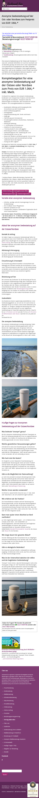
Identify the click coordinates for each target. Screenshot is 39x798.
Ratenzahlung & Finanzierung (17, 486)
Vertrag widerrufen (9, 719)
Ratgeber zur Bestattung (11, 749)
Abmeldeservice (5, 786)
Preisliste (6, 713)
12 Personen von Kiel (11, 312)
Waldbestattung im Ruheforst (12, 733)
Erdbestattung (8, 707)
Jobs (16, 787)
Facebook (2, 760)
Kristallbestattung (9, 704)
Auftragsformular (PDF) (21, 191)
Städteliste (7, 726)
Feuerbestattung (9, 688)
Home (3, 27)
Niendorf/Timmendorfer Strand (19, 529)
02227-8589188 (31, 37)
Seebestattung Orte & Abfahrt (12, 729)
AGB (19, 787)
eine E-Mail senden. (8, 627)
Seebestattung (9, 27)
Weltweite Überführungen (17, 786)
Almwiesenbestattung (10, 697)
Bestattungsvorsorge (9, 194)
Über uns (6, 723)
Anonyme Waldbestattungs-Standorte (14, 739)
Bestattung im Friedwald (11, 736)
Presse (12, 787)
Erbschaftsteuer (5, 787)
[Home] (12, 3)
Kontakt (6, 752)
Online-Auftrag (7, 191)
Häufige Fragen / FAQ (10, 745)
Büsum (7, 531)
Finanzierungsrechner (24, 194)
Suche (5, 774)
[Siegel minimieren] (37, 784)
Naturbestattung (8, 700)
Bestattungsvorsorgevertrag (12, 716)
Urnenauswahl (8, 742)
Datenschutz (24, 787)
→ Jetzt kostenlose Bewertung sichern (12, 659)
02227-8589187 (27, 39)
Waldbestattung (8, 694)
